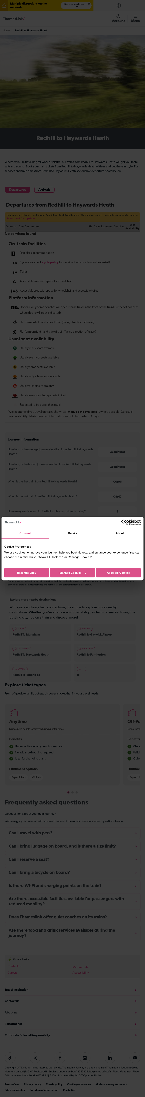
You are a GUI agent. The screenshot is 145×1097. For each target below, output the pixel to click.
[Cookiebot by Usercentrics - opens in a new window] (124, 522)
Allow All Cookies (118, 572)
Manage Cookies (70, 572)
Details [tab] (72, 533)
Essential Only (26, 572)
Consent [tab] (25, 533)
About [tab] (120, 533)
